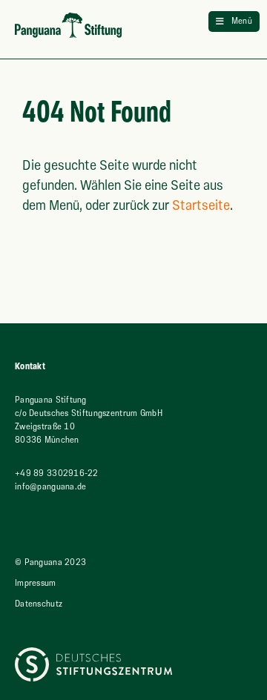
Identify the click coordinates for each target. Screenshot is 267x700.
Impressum (35, 583)
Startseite (201, 206)
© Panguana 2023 (50, 562)
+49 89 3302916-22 (57, 473)
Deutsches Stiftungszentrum (69, 653)
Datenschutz (38, 604)
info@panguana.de (50, 487)
